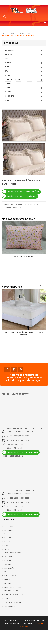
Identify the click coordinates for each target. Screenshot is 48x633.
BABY (7, 58)
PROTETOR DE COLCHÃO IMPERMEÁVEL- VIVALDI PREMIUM (24, 333)
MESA (7, 100)
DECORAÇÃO (9, 96)
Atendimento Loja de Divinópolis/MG (22, 191)
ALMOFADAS (9, 54)
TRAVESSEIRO (9, 606)
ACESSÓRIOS (9, 50)
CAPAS (7, 75)
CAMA (11, 33)
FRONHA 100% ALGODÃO (24, 256)
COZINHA (8, 88)
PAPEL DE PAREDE (10, 576)
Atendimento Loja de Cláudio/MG (21, 196)
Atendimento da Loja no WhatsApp (22, 452)
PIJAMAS (7, 583)
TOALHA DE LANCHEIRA (12, 602)
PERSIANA (8, 579)
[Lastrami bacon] (24, 237)
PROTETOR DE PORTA (12, 591)
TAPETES (7, 598)
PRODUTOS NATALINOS (12, 587)
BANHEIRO (8, 63)
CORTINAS (8, 83)
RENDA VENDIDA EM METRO (14, 595)
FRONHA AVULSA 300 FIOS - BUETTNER (18, 35)
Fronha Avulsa (25, 33)
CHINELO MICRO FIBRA (13, 79)
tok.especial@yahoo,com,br (18, 440)
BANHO (7, 67)
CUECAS (8, 92)
